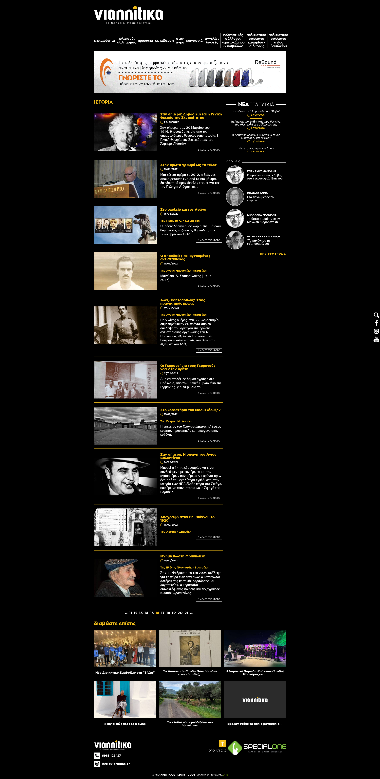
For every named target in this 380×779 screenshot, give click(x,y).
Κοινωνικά (194, 40)
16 (157, 613)
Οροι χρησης (217, 750)
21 (186, 613)
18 (168, 613)
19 (174, 613)
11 (130, 613)
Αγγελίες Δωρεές (212, 40)
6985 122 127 (111, 755)
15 (152, 613)
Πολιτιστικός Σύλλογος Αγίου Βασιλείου (279, 40)
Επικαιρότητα (104, 40)
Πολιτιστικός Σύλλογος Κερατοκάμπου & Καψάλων (233, 40)
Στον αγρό (180, 40)
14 (146, 613)
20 (180, 613)
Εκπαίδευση (164, 40)
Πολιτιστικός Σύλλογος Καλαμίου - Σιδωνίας (257, 40)
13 (141, 613)
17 (163, 613)
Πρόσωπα (145, 40)
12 (135, 613)
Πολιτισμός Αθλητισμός (126, 40)
